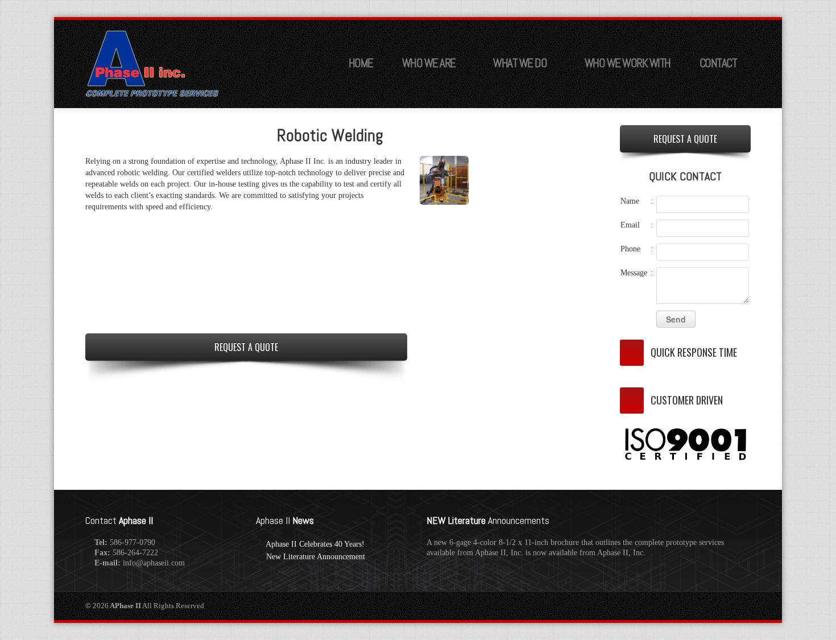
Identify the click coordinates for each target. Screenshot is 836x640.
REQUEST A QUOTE (246, 347)
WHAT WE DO (520, 63)
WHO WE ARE (429, 63)
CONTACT (718, 63)
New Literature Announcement (315, 556)
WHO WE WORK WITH (628, 63)
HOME (361, 63)
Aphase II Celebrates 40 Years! (315, 544)
